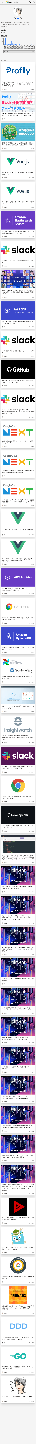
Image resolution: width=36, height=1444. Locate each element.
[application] (18, 47)
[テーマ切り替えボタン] (34, 2)
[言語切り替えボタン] (30, 2)
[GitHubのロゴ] (15, 18)
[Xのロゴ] (21, 18)
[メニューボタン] (2, 2)
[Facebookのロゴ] (18, 18)
